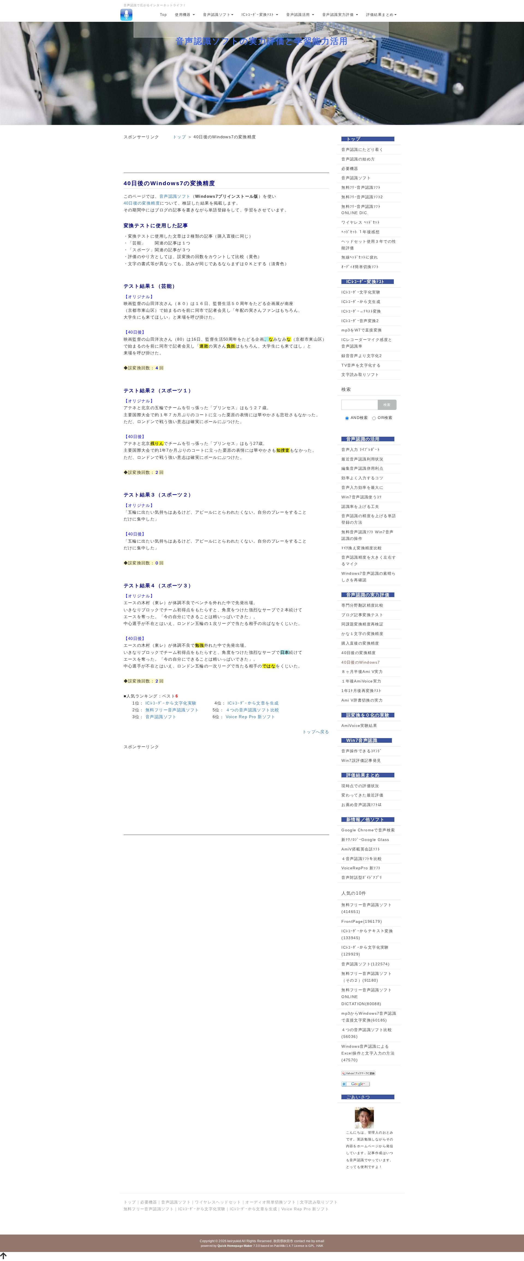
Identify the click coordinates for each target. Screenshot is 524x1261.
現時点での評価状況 (360, 786)
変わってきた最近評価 (362, 795)
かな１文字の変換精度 (362, 633)
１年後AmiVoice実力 (361, 681)
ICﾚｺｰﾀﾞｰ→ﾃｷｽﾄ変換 (361, 311)
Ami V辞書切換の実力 (362, 700)
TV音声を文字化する (361, 365)
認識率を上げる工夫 (360, 506)
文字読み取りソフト (360, 374)
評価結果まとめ (380, 15)
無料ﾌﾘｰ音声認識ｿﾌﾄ (360, 187)
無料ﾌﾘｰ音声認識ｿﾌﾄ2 (362, 197)
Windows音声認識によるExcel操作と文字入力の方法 (368, 1053)
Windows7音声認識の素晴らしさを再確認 (368, 576)
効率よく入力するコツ (362, 478)
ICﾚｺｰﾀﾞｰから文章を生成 (253, 703)
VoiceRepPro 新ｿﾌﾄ (360, 868)
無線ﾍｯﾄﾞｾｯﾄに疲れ (359, 257)
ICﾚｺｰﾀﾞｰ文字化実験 (360, 292)
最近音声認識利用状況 (362, 459)
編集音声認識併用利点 (362, 468)
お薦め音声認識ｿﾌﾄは (361, 804)
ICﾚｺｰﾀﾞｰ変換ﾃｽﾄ (258, 15)
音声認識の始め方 (358, 159)
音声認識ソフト (217, 15)
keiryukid (234, 1241)
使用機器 (183, 15)
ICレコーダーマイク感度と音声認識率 (366, 342)
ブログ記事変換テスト (362, 615)
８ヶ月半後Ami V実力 (362, 671)
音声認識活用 (298, 15)
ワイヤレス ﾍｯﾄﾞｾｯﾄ (360, 222)
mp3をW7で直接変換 (361, 330)
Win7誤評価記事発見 (361, 760)
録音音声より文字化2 (361, 356)
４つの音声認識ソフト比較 (252, 710)
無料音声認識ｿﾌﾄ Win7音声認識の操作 (367, 535)
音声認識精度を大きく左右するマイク (368, 560)
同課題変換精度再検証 (362, 624)
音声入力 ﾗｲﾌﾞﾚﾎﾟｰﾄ (360, 449)
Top (163, 15)
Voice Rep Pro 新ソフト (251, 716)
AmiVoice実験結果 (359, 725)
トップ (179, 136)
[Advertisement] (226, 160)
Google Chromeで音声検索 (368, 830)
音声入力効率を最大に (362, 487)
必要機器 (349, 168)
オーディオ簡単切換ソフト (270, 1202)
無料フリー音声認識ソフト (172, 710)
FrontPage (361, 921)
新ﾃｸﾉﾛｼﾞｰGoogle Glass (365, 839)
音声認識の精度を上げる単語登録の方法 (368, 519)
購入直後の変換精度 (360, 643)
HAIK (319, 1245)
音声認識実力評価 (338, 15)
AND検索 (359, 417)
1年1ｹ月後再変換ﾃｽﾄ (361, 690)
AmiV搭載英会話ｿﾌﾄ (360, 849)
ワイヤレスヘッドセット (218, 1202)
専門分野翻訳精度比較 (362, 605)
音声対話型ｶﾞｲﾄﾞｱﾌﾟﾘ (361, 877)
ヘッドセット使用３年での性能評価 (368, 244)
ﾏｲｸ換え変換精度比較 (361, 548)
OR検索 (385, 417)
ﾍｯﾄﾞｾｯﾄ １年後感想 (360, 232)
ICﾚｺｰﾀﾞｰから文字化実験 (171, 703)
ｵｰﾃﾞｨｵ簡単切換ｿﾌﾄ (360, 267)
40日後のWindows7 (360, 662)
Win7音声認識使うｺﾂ (361, 497)
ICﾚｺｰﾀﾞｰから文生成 (360, 301)
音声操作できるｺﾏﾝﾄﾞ (361, 751)
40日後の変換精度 (142, 203)
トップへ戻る (315, 731)
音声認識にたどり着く (362, 149)
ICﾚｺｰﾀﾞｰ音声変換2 (360, 321)
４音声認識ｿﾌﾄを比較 (361, 858)
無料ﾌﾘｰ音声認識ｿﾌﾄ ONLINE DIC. (360, 209)
